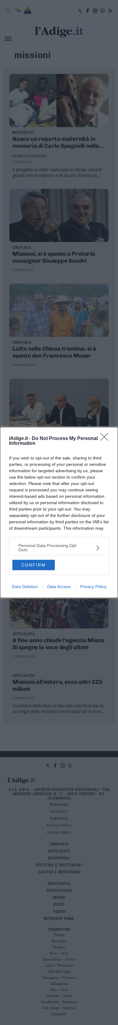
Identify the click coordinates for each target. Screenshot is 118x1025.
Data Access (59, 586)
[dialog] (59, 512)
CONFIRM (33, 565)
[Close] (106, 439)
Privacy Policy (93, 586)
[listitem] (59, 547)
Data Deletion (25, 586)
